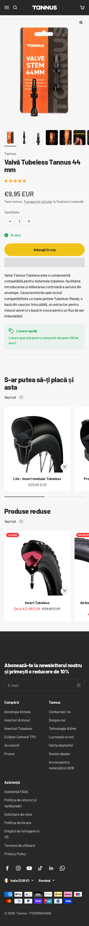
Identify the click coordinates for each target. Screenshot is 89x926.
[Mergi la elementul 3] (38, 138)
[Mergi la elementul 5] (66, 138)
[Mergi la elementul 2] (24, 138)
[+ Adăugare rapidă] (64, 467)
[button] (15, 181)
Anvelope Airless (17, 711)
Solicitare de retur (18, 814)
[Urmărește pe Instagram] (18, 868)
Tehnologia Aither (62, 728)
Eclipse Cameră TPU (20, 737)
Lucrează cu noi (61, 737)
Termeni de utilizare (19, 845)
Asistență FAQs (16, 791)
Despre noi (57, 720)
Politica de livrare (17, 822)
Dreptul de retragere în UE (22, 834)
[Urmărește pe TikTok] (40, 868)
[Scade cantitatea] (10, 221)
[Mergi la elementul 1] (10, 138)
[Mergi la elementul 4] (52, 138)
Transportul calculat (38, 201)
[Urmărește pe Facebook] (7, 868)
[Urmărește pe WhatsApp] (62, 868)
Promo (9, 754)
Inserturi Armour (17, 720)
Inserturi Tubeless (18, 728)
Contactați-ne (60, 711)
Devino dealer (59, 754)
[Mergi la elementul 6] (79, 138)
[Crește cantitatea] (29, 221)
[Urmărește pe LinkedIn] (51, 868)
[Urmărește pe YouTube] (29, 868)
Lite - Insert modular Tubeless (37, 478)
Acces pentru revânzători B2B (61, 765)
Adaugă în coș (44, 249)
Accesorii (11, 745)
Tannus (10, 153)
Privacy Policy (15, 854)
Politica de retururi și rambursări (20, 803)
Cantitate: (12, 212)
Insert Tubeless (37, 602)
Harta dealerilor (61, 745)
